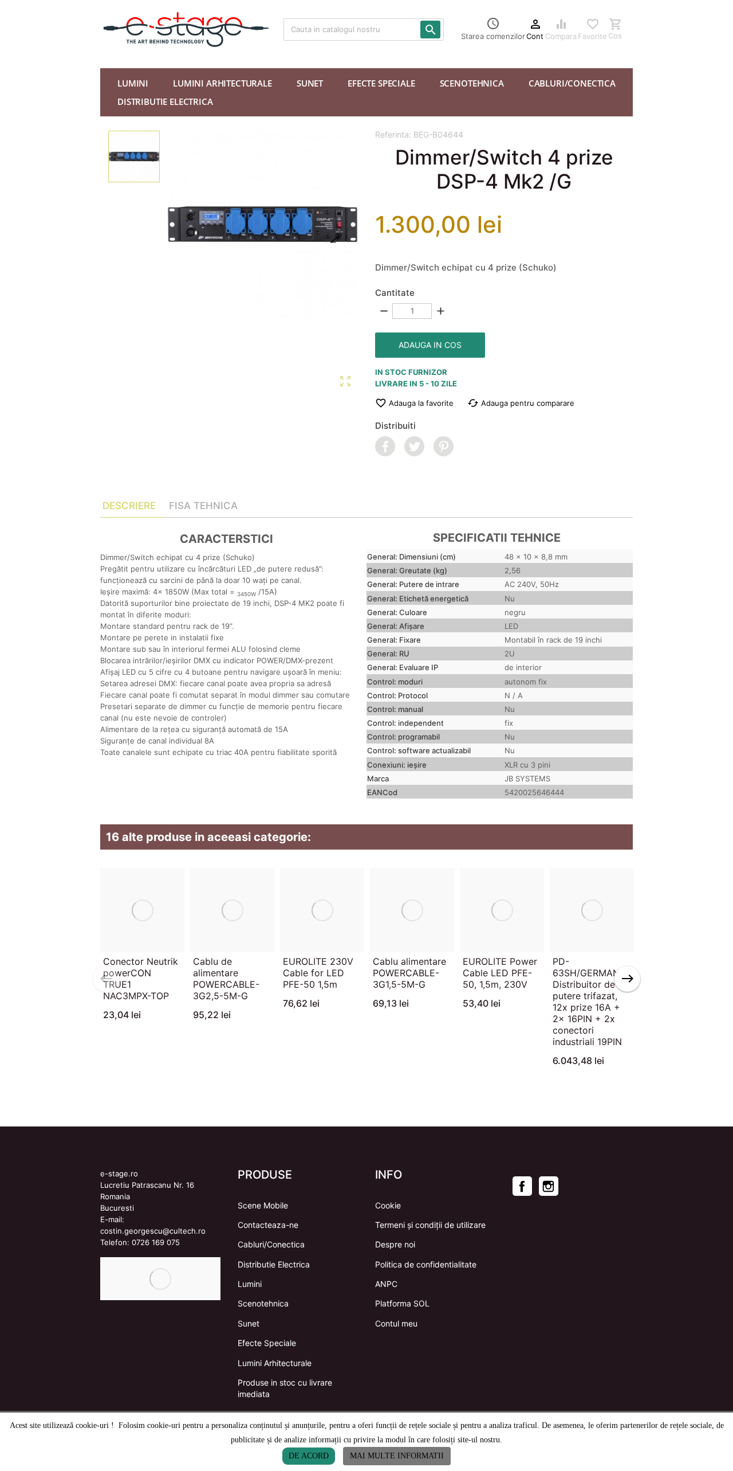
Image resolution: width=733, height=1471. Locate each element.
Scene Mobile (263, 1205)
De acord (309, 1456)
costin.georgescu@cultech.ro (153, 1230)
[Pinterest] (444, 446)
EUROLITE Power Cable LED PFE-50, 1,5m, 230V (500, 973)
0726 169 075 (156, 1242)
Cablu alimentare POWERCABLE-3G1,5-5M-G (409, 973)
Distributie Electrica (274, 1264)
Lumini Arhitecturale (275, 1363)
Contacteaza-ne (268, 1225)
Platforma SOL (402, 1303)
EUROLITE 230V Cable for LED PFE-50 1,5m (318, 973)
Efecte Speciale (267, 1343)
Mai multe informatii (397, 1456)
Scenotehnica (263, 1303)
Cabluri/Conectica (271, 1244)
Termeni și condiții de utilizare (430, 1225)
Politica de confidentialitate (425, 1264)
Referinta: (393, 134)
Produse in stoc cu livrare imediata (285, 1388)
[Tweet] (414, 446)
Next (627, 979)
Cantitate (395, 292)
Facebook (522, 1186)
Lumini (250, 1284)
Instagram (548, 1186)
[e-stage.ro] (137, 29)
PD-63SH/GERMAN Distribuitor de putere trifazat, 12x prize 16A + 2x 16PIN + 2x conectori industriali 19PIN (587, 1001)
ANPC (386, 1284)
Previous (106, 979)
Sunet (248, 1323)
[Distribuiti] (385, 446)
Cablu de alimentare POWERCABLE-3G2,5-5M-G (226, 978)
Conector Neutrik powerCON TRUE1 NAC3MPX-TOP (140, 978)
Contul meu (396, 1323)
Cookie (388, 1205)
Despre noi (395, 1244)
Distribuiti (395, 425)
